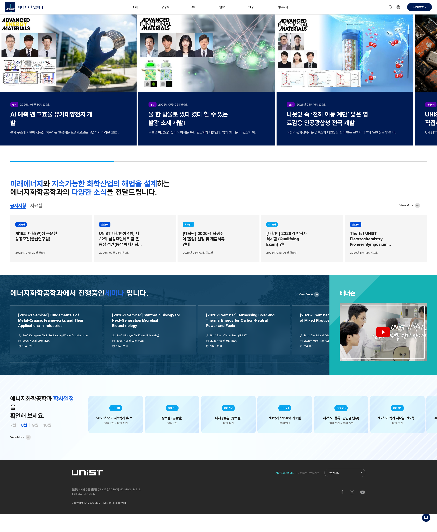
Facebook (342, 492)
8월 (24, 425)
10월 (47, 425)
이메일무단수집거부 (308, 473)
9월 (35, 425)
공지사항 (18, 205)
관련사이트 (334, 472)
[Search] (390, 7)
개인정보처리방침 (285, 473)
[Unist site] (419, 7)
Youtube (362, 492)
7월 (13, 425)
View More (406, 205)
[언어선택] (398, 7)
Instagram (352, 492)
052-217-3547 (86, 494)
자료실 (36, 205)
